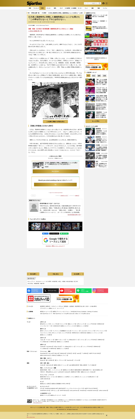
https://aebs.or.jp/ (37, 402)
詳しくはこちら (31, 417)
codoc (76, 195)
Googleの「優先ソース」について (54, 246)
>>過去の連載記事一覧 (35, 31)
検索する (99, 3)
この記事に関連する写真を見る (55, 121)
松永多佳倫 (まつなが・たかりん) (50, 203)
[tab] (42, 8)
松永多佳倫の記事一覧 (74, 214)
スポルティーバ (63, 195)
